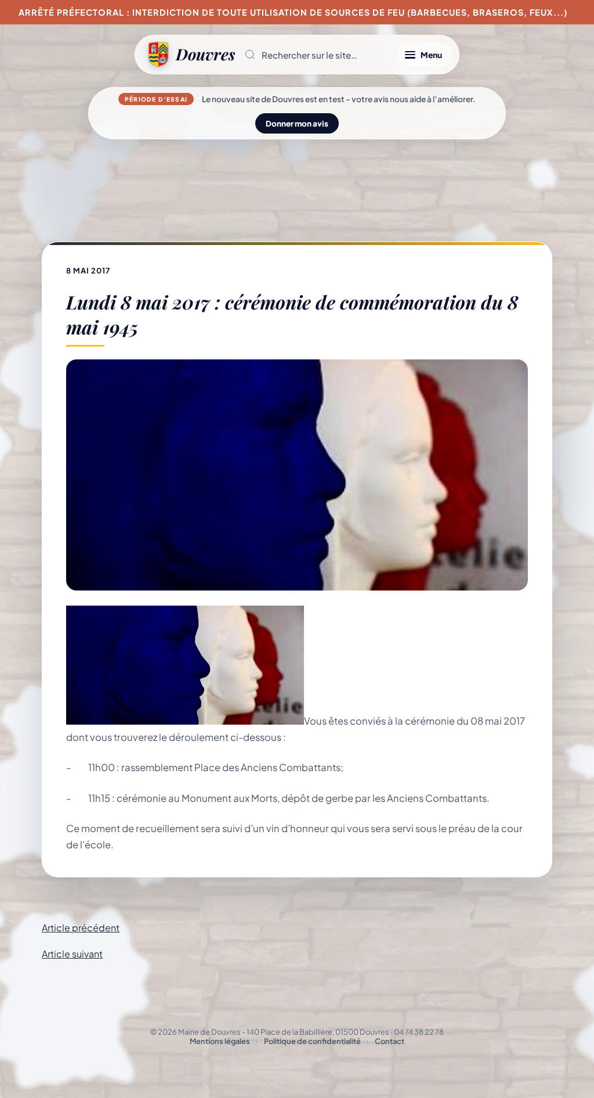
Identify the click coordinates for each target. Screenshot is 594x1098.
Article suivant (72, 954)
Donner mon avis (297, 123)
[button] (316, 54)
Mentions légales (220, 1041)
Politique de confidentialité (312, 1041)
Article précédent (80, 927)
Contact (389, 1041)
